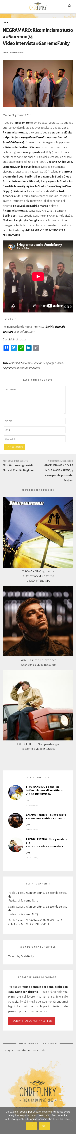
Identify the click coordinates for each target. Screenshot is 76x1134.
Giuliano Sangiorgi (43, 363)
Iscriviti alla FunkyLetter (32, 1020)
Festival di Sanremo (20, 363)
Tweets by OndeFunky (21, 956)
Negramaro (9, 367)
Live (5, 22)
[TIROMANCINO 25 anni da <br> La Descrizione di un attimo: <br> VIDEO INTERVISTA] (38, 532)
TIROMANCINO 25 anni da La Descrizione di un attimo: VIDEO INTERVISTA (38, 576)
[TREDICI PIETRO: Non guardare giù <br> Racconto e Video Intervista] (38, 705)
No (44, 1126)
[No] (71, 1120)
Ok (32, 1126)
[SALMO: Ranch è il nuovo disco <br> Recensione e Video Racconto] (38, 621)
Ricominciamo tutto (28, 367)
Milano (59, 363)
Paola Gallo (18, 52)
